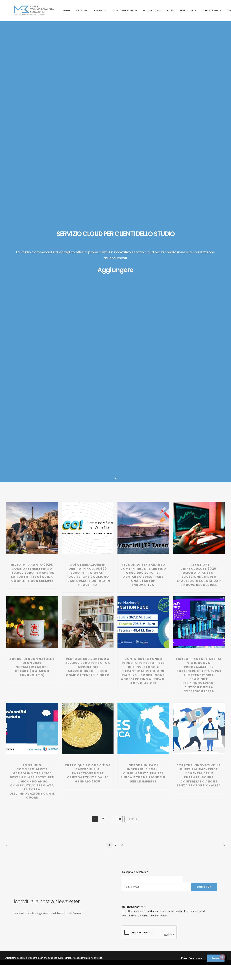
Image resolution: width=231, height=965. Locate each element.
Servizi (98, 10)
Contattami (209, 10)
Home (66, 10)
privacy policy (194, 911)
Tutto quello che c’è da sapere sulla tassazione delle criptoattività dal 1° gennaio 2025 (88, 773)
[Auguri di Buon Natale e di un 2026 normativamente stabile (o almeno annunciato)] (32, 622)
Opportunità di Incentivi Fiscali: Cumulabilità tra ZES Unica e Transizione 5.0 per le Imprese (143, 773)
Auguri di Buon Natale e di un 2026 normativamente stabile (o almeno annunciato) (32, 667)
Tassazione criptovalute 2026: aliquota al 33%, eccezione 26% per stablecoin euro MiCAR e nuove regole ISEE (199, 575)
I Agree (216, 958)
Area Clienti (187, 10)
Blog (170, 10)
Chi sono (82, 10)
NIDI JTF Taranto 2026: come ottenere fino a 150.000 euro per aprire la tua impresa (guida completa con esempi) (32, 573)
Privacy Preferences (191, 958)
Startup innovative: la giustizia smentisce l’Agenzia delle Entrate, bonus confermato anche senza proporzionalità (199, 775)
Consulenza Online (125, 10)
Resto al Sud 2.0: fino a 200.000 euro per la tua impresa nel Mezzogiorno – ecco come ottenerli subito (87, 667)
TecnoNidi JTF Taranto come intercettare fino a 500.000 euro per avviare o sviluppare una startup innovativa (143, 575)
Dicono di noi (152, 10)
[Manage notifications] (222, 957)
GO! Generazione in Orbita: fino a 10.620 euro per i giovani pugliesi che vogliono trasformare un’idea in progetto (87, 575)
